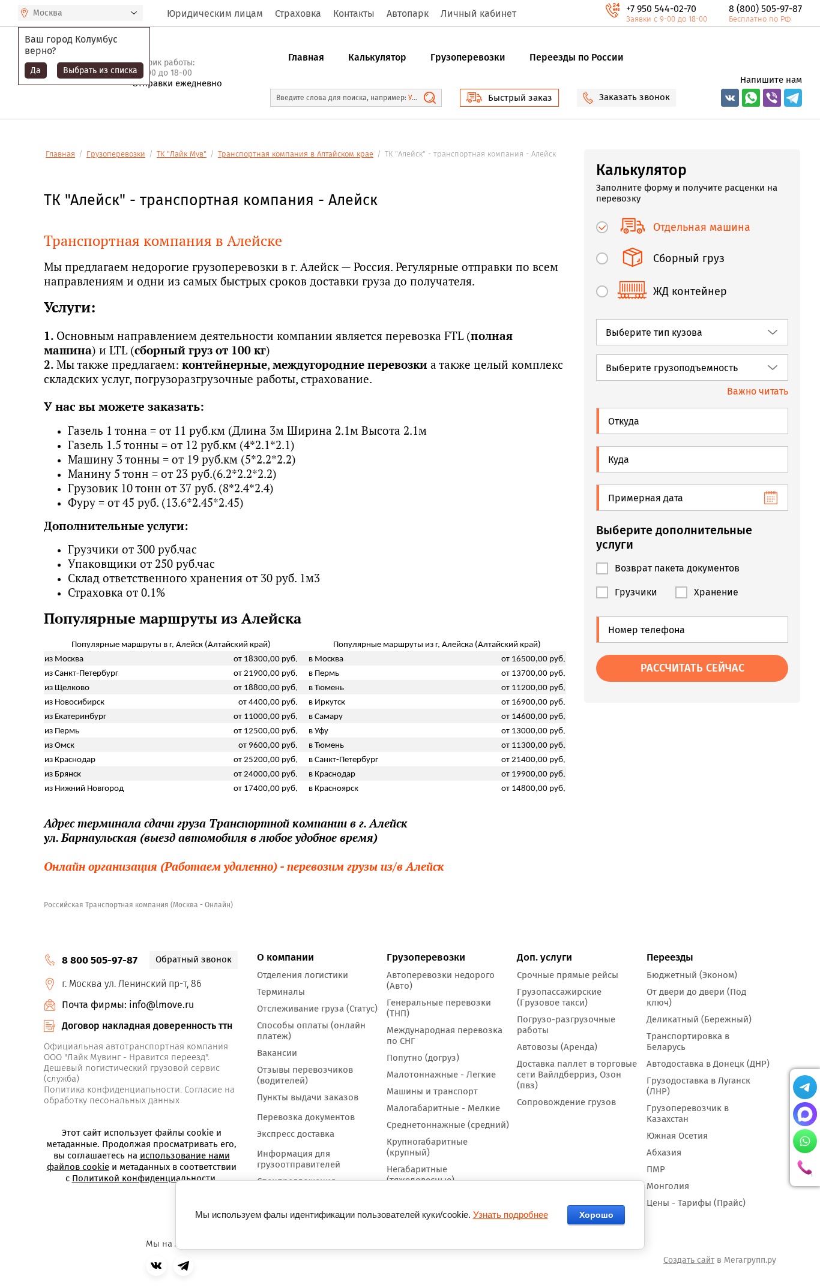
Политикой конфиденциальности (144, 1178)
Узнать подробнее (510, 1214)
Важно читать (757, 391)
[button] (509, 98)
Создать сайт (688, 1260)
